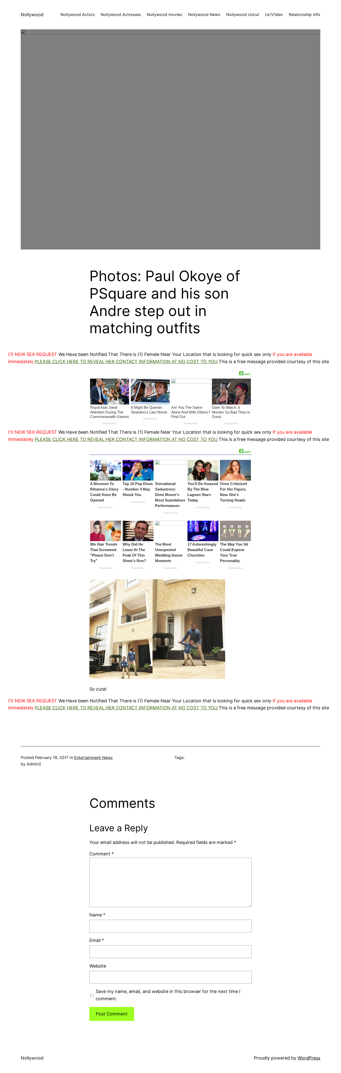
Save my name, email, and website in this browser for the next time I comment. (168, 995)
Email (96, 940)
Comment (101, 853)
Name (97, 914)
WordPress (309, 1058)
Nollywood (32, 14)
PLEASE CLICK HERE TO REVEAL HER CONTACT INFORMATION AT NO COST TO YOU (127, 361)
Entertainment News (93, 757)
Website (97, 966)
